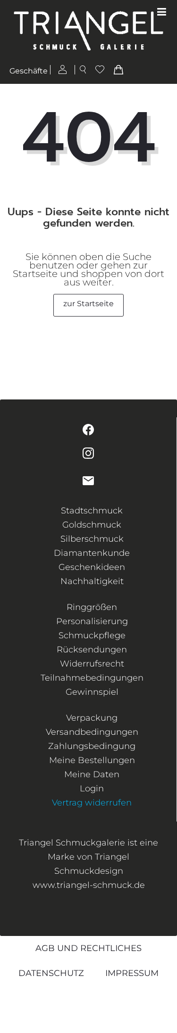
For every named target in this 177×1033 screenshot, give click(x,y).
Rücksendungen (92, 649)
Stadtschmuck (92, 510)
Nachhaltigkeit (92, 581)
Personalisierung (92, 621)
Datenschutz (51, 973)
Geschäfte (28, 70)
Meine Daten (91, 774)
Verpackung (92, 718)
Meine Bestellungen (92, 760)
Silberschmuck (92, 539)
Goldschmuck (91, 525)
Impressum (132, 973)
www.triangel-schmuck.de (89, 885)
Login (92, 788)
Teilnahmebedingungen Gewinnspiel (92, 685)
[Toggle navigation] (161, 12)
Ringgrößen (92, 607)
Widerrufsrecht (92, 664)
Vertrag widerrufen (92, 802)
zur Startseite (88, 303)
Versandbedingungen (92, 732)
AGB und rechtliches (88, 948)
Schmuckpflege (92, 635)
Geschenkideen (92, 567)
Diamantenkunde (92, 553)
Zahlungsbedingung (91, 746)
